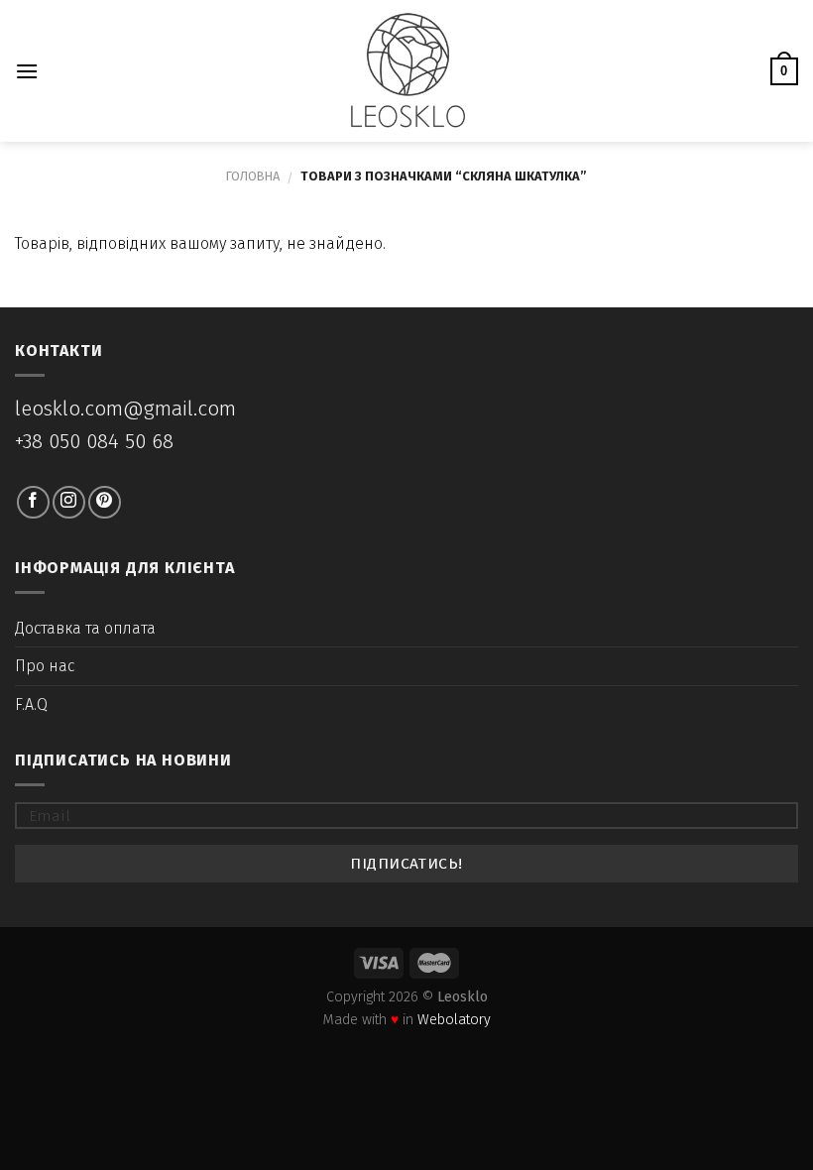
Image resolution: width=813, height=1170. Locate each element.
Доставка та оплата (85, 628)
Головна (253, 176)
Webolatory (454, 1019)
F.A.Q (31, 704)
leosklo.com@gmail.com (125, 409)
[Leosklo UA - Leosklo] (407, 71)
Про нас (44, 665)
